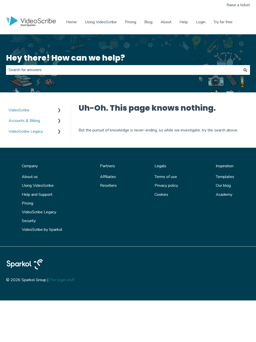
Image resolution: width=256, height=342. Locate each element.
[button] (59, 110)
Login (201, 22)
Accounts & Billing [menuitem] (24, 120)
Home (71, 22)
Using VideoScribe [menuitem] (38, 185)
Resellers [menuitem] (108, 185)
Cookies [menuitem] (161, 194)
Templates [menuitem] (225, 177)
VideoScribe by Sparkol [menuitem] (42, 229)
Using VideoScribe (101, 22)
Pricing (130, 22)
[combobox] (123, 70)
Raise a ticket (238, 5)
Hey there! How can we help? (65, 57)
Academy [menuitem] (224, 194)
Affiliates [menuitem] (108, 177)
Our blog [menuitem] (223, 185)
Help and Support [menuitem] (37, 194)
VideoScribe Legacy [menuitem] (25, 131)
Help (184, 22)
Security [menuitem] (29, 221)
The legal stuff (62, 280)
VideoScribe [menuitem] (19, 110)
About (166, 22)
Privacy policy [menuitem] (166, 185)
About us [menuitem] (30, 177)
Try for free (223, 22)
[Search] (245, 70)
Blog (148, 22)
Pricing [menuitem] (27, 203)
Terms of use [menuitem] (165, 177)
